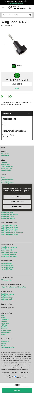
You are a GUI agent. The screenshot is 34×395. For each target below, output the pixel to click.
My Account (4, 154)
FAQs (3, 177)
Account (3, 151)
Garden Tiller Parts (6, 261)
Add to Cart (17, 390)
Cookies (10, 377)
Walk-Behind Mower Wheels (9, 234)
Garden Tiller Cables (7, 265)
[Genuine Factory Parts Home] (17, 7)
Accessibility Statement (15, 3)
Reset (17, 88)
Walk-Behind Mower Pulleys (9, 231)
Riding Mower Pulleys (7, 216)
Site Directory (5, 372)
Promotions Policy (6, 168)
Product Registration (7, 183)
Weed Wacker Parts (7, 277)
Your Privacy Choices (22, 376)
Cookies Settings (16, 197)
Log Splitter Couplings (7, 294)
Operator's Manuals (7, 179)
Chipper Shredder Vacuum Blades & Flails (13, 287)
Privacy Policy (5, 164)
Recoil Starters (5, 332)
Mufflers (3, 334)
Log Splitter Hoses (6, 296)
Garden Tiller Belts (6, 263)
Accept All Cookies (17, 206)
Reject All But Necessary (17, 201)
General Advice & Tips (7, 347)
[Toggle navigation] (3, 8)
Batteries (4, 329)
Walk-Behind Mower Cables (9, 229)
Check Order (5, 155)
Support (3, 174)
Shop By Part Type (6, 313)
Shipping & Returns (7, 166)
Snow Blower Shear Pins (8, 254)
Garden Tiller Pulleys (7, 267)
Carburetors (5, 323)
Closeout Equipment (7, 308)
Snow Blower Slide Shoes (9, 256)
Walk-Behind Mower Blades (9, 227)
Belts (2, 316)
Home (3, 147)
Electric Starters (6, 330)
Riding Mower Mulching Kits (9, 214)
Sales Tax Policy (6, 170)
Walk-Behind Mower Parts (9, 222)
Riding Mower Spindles (8, 218)
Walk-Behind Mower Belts (9, 225)
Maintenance (5, 341)
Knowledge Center (6, 339)
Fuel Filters (4, 327)
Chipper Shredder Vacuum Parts (11, 284)
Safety (3, 345)
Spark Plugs (4, 319)
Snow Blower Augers (7, 249)
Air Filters (4, 321)
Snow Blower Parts (7, 244)
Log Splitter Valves (6, 299)
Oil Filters (4, 325)
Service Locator (6, 181)
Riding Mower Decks (7, 212)
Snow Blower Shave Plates (9, 252)
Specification (7, 113)
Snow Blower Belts (7, 251)
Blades (3, 317)
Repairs (3, 343)
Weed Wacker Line (6, 280)
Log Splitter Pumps (7, 298)
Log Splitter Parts (6, 291)
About (3, 160)
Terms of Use (14, 372)
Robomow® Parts (6, 304)
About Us (4, 162)
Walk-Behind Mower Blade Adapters (12, 233)
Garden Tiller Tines (7, 269)
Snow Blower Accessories (9, 247)
